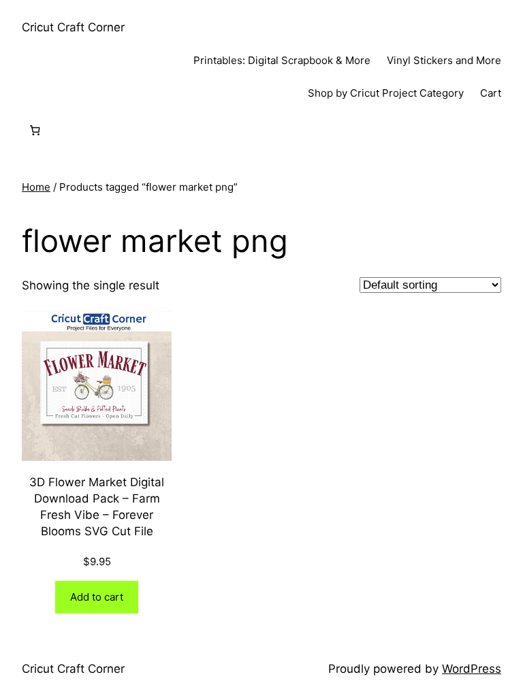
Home (36, 186)
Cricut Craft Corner (73, 27)
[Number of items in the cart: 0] (35, 131)
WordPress (471, 669)
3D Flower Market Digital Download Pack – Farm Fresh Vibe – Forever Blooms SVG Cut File (96, 506)
